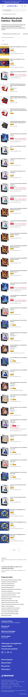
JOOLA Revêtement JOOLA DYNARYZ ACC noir (18, 370)
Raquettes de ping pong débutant (9, 581)
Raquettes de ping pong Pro (7, 583)
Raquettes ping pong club (7, 587)
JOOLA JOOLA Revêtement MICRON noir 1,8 (18, 72)
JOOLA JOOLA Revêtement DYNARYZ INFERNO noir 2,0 (18, 271)
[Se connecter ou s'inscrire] (22, 6)
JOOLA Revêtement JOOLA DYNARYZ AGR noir (18, 308)
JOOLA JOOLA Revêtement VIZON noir (18, 147)
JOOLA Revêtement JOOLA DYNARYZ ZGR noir (18, 435)
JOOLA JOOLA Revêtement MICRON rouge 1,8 (18, 196)
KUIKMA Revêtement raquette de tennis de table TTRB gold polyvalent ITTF (18, 110)
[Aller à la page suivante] (18, 549)
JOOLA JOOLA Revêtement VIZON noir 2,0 (18, 485)
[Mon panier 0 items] (25, 6)
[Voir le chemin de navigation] (1, 14)
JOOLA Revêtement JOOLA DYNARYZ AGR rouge (18, 460)
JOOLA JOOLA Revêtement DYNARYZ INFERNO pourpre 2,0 (18, 246)
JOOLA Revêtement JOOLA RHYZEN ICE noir (18, 134)
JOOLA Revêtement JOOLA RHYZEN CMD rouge (18, 473)
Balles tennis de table (6, 615)
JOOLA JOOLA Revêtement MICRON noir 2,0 (18, 221)
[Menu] (2, 6)
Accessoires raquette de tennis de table (10, 593)
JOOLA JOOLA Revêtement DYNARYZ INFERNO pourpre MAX (18, 209)
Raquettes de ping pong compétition (9, 609)
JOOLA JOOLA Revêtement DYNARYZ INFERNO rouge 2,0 (18, 234)
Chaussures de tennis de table (8, 594)
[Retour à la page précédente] (9, 549)
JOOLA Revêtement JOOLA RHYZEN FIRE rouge (18, 383)
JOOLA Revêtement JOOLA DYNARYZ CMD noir (18, 333)
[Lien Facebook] (2, 652)
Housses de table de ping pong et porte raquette (12, 604)
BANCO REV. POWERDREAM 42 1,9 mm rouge (18, 535)
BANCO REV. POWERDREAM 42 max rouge (18, 523)
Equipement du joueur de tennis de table (10, 596)
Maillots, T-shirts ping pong (7, 606)
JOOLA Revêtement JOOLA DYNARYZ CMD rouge (18, 420)
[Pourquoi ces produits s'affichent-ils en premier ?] (2, 44)
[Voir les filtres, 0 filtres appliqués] (3, 40)
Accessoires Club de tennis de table (9, 611)
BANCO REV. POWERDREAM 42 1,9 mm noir (18, 510)
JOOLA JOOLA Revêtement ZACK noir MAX (18, 159)
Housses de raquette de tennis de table (10, 608)
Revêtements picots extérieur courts (11, 33)
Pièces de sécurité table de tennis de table (11, 579)
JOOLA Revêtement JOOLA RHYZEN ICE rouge (18, 283)
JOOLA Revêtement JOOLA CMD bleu (18, 357)
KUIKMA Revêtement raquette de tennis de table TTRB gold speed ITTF (18, 85)
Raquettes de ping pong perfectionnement (11, 589)
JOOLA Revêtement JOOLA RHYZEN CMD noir (18, 321)
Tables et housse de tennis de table (9, 600)
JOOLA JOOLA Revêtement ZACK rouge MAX (18, 172)
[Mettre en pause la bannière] (24, 2)
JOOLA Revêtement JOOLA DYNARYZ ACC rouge (18, 448)
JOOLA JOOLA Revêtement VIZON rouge (18, 498)
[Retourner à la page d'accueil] (12, 6)
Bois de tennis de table (6, 598)
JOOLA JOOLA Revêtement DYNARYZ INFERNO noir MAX (18, 259)
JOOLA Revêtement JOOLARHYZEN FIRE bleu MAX (18, 346)
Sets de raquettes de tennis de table (9, 613)
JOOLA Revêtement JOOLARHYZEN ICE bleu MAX (18, 296)
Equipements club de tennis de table (9, 602)
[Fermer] (26, 2)
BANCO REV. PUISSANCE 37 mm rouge (17, 60)
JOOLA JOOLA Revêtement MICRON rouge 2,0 (18, 184)
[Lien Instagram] (11, 652)
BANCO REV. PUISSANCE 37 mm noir (18, 46)
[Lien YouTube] (8, 652)
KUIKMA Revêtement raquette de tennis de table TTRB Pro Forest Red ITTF (18, 98)
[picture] (4, 50)
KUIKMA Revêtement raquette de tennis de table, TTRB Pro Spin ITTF (18, 122)
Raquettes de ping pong (7, 591)
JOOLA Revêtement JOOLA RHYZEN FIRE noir (18, 408)
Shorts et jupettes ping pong (8, 585)
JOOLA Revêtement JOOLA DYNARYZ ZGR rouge (18, 395)
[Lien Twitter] (5, 652)
